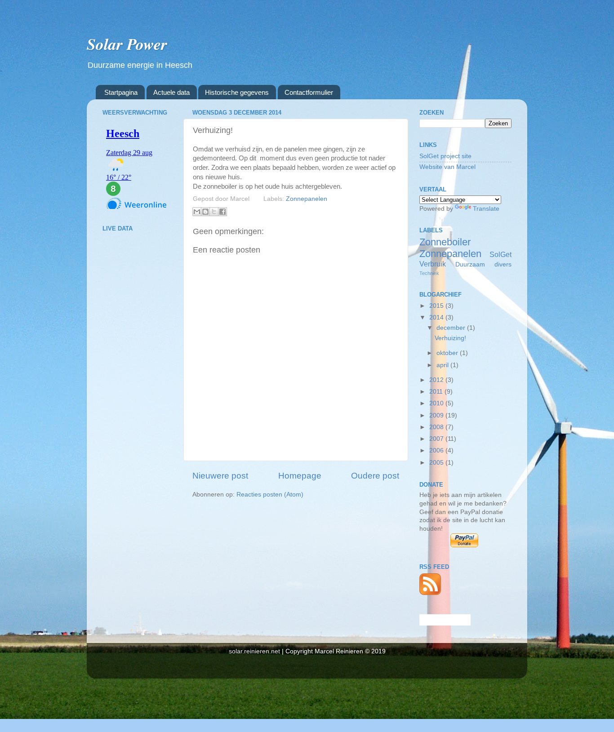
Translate (486, 208)
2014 (437, 317)
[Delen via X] (213, 211)
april (443, 365)
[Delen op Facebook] (222, 211)
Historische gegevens (237, 92)
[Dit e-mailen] (196, 211)
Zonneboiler (445, 242)
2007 (437, 438)
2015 (437, 305)
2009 (437, 415)
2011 (437, 391)
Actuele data (171, 92)
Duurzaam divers (483, 264)
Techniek (429, 273)
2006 (437, 450)
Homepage (299, 475)
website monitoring (445, 620)
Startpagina (121, 92)
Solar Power (127, 43)
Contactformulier (309, 92)
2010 (437, 403)
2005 (437, 462)
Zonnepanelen (306, 198)
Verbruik (432, 264)
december (451, 327)
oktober (448, 353)
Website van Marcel (447, 167)
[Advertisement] (138, 380)
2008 (437, 427)
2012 (437, 380)
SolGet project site (445, 156)
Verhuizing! (450, 338)
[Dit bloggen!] (205, 211)
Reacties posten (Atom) (269, 494)
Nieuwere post (220, 475)
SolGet (500, 254)
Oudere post (375, 475)
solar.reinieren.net (254, 651)
